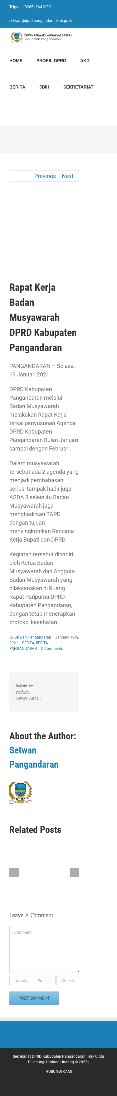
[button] (11, 113)
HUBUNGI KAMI (59, 1071)
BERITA (28, 643)
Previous (45, 176)
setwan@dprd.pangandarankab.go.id (40, 21)
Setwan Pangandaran (32, 637)
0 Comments (52, 648)
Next (68, 176)
